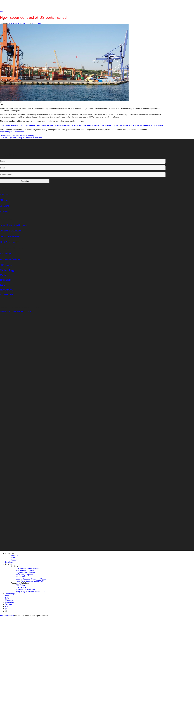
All (7, 615)
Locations (4, 206)
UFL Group (36, 23)
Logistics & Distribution (11, 231)
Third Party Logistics (24, 575)
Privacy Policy (5, 311)
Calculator (9, 600)
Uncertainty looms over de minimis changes (18, 136)
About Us (4, 194)
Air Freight (20, 577)
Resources (15, 560)
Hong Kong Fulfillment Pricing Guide (31, 591)
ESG (7, 598)
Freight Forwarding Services (27, 568)
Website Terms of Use (22, 311)
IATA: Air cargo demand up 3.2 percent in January (21, 138)
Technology (10, 594)
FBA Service (6, 265)
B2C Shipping (6, 254)
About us (14, 556)
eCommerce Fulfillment (25, 589)
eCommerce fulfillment (10, 259)
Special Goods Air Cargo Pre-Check (31, 579)
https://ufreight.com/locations (12, 132)
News (11, 615)
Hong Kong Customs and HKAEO (30, 581)
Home (2, 615)
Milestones (5, 200)
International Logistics (25, 570)
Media (7, 596)
